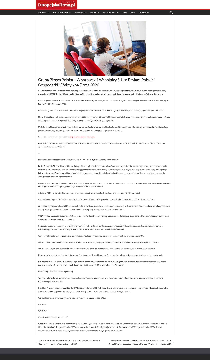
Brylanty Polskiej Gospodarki (60, 12)
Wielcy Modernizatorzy (109, 12)
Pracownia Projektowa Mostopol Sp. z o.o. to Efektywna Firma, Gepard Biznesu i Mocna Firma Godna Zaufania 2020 (69, 342)
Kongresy (124, 12)
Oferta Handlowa (144, 12)
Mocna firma (93, 12)
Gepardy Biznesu (42, 12)
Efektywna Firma (79, 12)
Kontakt (133, 12)
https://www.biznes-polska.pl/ (82, 137)
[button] (47, 12)
